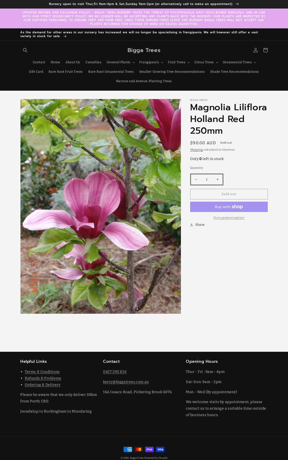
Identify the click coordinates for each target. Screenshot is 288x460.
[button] (25, 50)
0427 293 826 (114, 372)
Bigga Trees (137, 458)
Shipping (196, 149)
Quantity (196, 167)
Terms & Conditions (42, 372)
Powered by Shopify (156, 458)
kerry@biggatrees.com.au (126, 382)
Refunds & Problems (43, 378)
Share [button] (200, 225)
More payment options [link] (229, 217)
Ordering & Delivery (42, 385)
